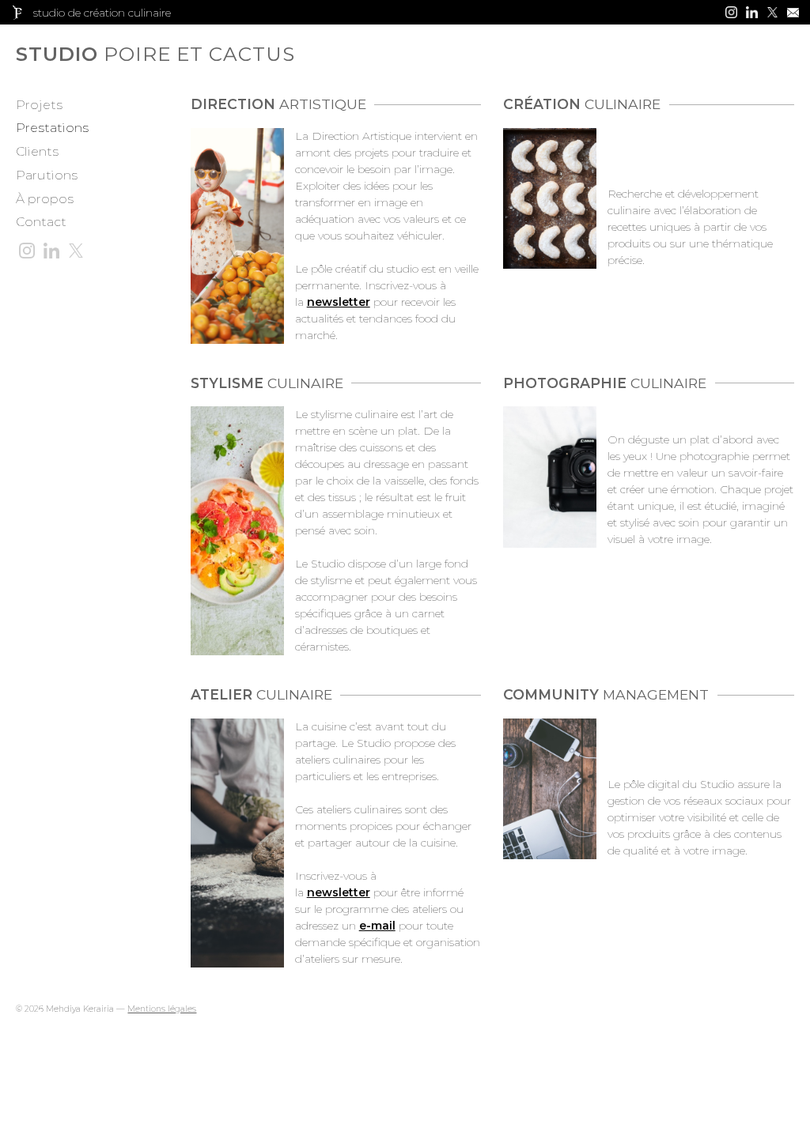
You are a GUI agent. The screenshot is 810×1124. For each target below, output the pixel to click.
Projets (39, 104)
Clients (37, 151)
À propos (45, 198)
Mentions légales (161, 1009)
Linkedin (752, 12)
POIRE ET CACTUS (87, 54)
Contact (41, 221)
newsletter (338, 892)
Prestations (52, 127)
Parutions (47, 175)
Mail (793, 12)
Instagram (731, 12)
